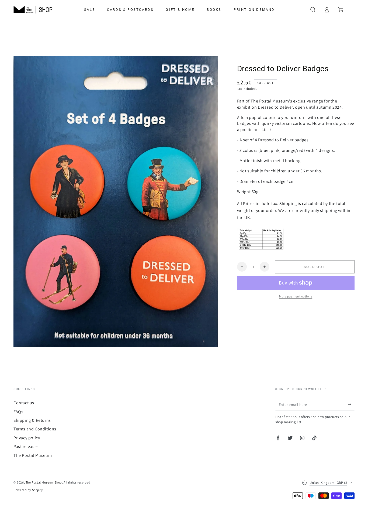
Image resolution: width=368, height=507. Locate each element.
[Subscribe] (351, 404)
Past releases (26, 446)
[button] (313, 10)
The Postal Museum (32, 455)
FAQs (18, 411)
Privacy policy (26, 438)
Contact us (23, 403)
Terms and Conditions (34, 429)
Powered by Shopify (28, 490)
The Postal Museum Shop (44, 482)
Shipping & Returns (32, 420)
